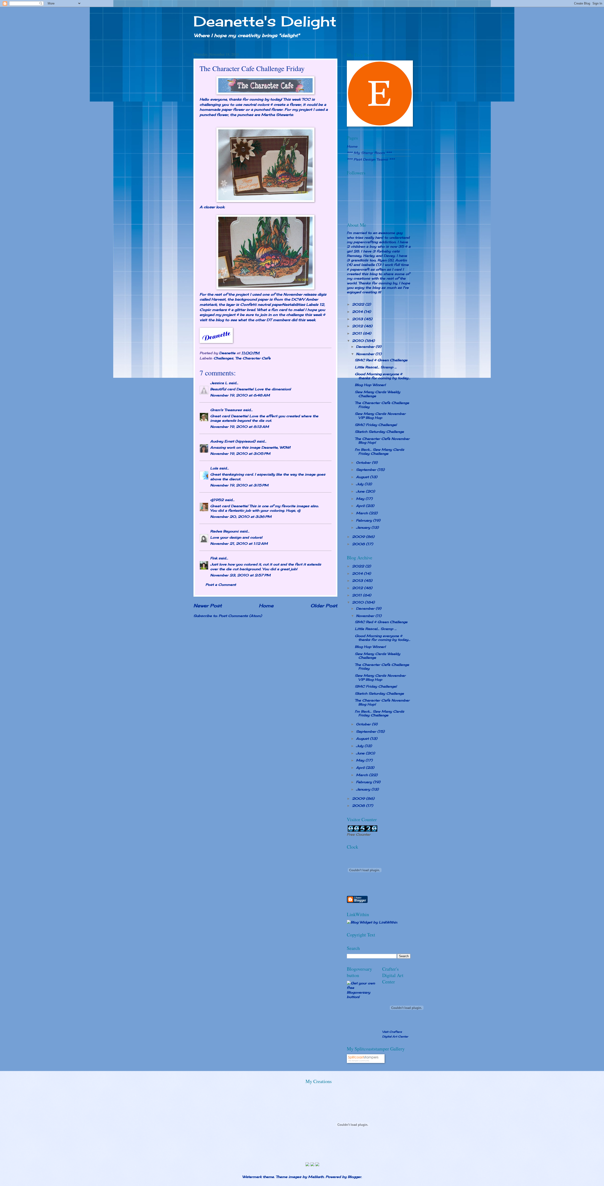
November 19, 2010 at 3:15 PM (239, 485)
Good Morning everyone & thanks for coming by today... (382, 376)
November (365, 354)
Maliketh (316, 1177)
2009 (359, 537)
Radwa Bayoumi (224, 531)
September (366, 470)
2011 (357, 333)
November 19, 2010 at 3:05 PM (240, 453)
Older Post (323, 605)
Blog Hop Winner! (370, 385)
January (363, 527)
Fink (213, 558)
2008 (359, 544)
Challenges (223, 358)
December (366, 346)
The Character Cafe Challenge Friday (382, 405)
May (360, 499)
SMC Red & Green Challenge (381, 360)
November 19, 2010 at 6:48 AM (240, 395)
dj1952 (217, 500)
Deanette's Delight (264, 21)
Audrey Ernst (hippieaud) (233, 441)
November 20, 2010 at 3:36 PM (241, 516)
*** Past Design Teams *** (371, 159)
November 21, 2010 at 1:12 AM (239, 543)
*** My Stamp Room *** (369, 153)
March (362, 513)
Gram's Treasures (226, 410)
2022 (358, 304)
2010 (358, 341)
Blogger (354, 1177)
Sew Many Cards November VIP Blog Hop (380, 416)
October (364, 462)
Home (266, 605)
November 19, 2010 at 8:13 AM (239, 427)
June (361, 491)
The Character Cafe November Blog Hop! (382, 441)
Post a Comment (221, 584)
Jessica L (218, 383)
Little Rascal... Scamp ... (376, 367)
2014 (358, 312)
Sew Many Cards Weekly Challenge (377, 394)
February (364, 520)
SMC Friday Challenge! (376, 425)
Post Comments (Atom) (240, 616)
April (361, 506)
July (360, 484)
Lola (214, 468)
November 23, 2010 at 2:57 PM (240, 575)
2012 (358, 326)
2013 (358, 319)
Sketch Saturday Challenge (379, 431)
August (363, 477)
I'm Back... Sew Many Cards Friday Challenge (379, 451)
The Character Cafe (253, 358)
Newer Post (207, 605)
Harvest (218, 299)
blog (220, 320)
